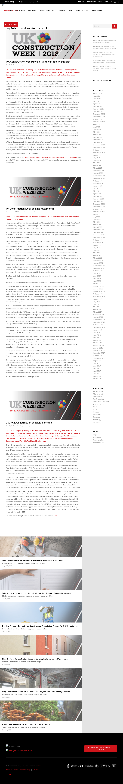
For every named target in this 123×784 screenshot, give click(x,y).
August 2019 (97, 299)
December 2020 (99, 266)
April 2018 (97, 340)
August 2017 (97, 361)
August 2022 (97, 214)
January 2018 (98, 348)
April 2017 (97, 371)
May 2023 (97, 191)
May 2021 (97, 253)
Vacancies (96, 422)
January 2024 (98, 173)
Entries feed (97, 437)
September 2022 (99, 212)
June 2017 (97, 366)
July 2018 (96, 332)
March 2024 (97, 168)
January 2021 (98, 263)
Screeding (96, 417)
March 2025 (97, 137)
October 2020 (98, 271)
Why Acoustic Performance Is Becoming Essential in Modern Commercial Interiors (104, 47)
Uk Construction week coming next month (30, 208)
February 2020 (98, 286)
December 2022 (99, 204)
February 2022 (98, 230)
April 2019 (97, 309)
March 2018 (97, 343)
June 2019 (97, 304)
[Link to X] (111, 2)
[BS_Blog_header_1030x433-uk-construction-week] (43, 191)
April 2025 (97, 134)
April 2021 (97, 255)
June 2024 (97, 160)
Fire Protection (98, 399)
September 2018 (99, 327)
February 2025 (98, 140)
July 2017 (96, 363)
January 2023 (98, 201)
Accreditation (98, 391)
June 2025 (97, 129)
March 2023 (97, 196)
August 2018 (97, 330)
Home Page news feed (23, 65)
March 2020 (97, 284)
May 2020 (97, 279)
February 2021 (98, 261)
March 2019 (97, 312)
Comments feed (98, 440)
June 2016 (97, 374)
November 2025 (99, 117)
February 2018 (98, 345)
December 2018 (99, 320)
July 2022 (96, 217)
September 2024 (99, 153)
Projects (96, 412)
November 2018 (99, 322)
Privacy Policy (25, 770)
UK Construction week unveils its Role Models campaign (38, 61)
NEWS (106, 2)
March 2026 (97, 106)
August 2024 (97, 155)
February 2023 (98, 199)
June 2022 (97, 219)
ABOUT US (80, 2)
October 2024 (98, 150)
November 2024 (99, 147)
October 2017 (98, 356)
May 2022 (97, 222)
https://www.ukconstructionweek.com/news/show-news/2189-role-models (51, 157)
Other (95, 409)
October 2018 (98, 325)
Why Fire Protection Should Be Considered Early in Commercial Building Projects (104, 68)
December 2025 (99, 114)
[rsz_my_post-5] (43, 44)
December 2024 (99, 145)
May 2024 (97, 163)
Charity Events (98, 394)
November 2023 (99, 178)
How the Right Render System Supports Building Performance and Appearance (104, 61)
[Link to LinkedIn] (115, 2)
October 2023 (98, 181)
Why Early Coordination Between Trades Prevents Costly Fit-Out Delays (104, 41)
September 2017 (99, 358)
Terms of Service (12, 770)
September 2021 (99, 242)
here (55, 516)
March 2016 (97, 379)
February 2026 (98, 109)
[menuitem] (81, 1)
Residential (97, 414)
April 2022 (97, 224)
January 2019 (98, 317)
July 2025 (96, 127)
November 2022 (99, 207)
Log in (95, 435)
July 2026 (96, 96)
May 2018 (97, 338)
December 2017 (99, 350)
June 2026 (97, 99)
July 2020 (96, 273)
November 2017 (99, 353)
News (31, 65)
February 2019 (98, 314)
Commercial (97, 397)
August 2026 (97, 93)
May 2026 (97, 101)
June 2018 (97, 335)
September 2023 (99, 183)
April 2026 (97, 104)
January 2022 (98, 232)
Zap (39, 766)
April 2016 (97, 376)
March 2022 (97, 227)
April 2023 (97, 194)
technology (97, 420)
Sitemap (36, 770)
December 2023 (99, 176)
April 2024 (97, 165)
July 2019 (96, 302)
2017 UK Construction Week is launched (29, 422)
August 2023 (97, 186)
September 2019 (99, 296)
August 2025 (97, 124)
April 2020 (97, 281)
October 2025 (98, 119)
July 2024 (96, 158)
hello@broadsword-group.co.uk (20, 751)
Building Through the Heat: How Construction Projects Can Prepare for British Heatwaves (103, 54)
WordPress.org (98, 443)
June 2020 (97, 276)
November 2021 (99, 237)
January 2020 (98, 289)
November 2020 (99, 268)
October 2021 (98, 240)
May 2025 (97, 132)
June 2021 (97, 250)
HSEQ (100, 2)
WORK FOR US (91, 2)
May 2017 (97, 368)
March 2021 (97, 258)
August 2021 (97, 245)
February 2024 (98, 171)
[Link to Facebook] (119, 2)
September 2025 (99, 122)
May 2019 (97, 307)
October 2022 (98, 209)
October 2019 (98, 294)
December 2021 (99, 235)
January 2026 (98, 111)
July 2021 (96, 248)
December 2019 (99, 291)
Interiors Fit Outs (99, 404)
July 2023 (96, 189)
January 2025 (98, 142)
